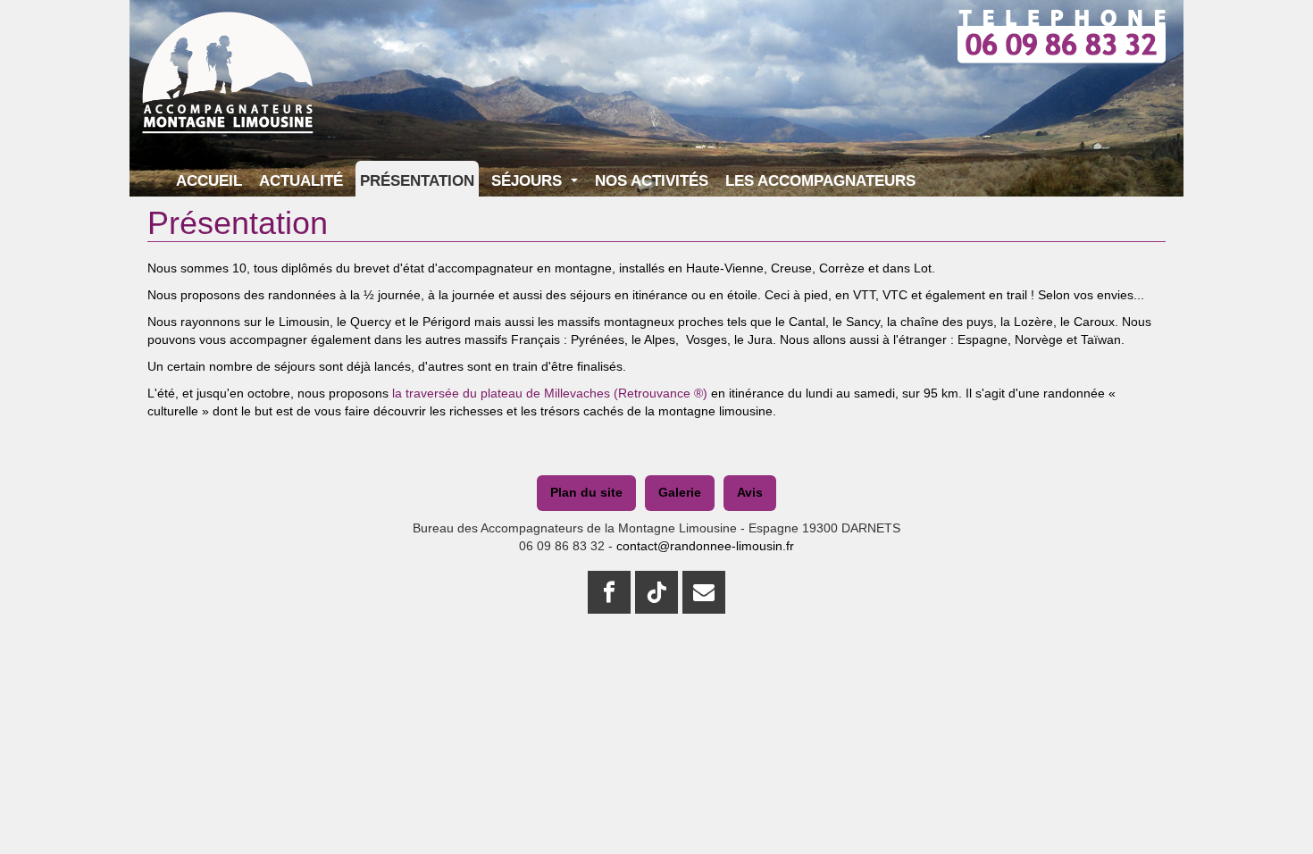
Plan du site (586, 492)
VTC (896, 295)
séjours (592, 295)
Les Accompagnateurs (820, 180)
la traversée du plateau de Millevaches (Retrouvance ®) (548, 393)
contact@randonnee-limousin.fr (705, 546)
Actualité (301, 180)
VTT (864, 295)
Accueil (209, 180)
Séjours (528, 180)
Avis (750, 492)
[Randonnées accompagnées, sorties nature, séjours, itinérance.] (227, 33)
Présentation (417, 180)
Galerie (679, 492)
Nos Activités (651, 180)
